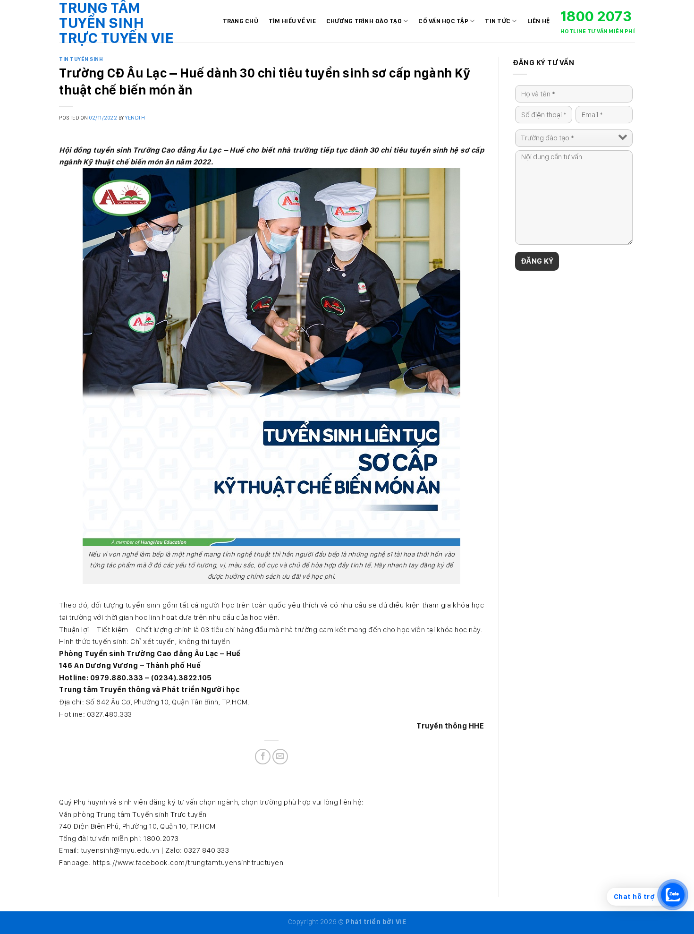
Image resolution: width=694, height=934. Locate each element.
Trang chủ (240, 21)
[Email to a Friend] (280, 756)
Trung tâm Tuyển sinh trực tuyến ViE (116, 22)
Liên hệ (538, 21)
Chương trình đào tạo (364, 21)
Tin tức (497, 21)
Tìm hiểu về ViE (292, 21)
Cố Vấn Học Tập (443, 21)
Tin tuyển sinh (81, 59)
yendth (135, 117)
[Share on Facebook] (263, 756)
